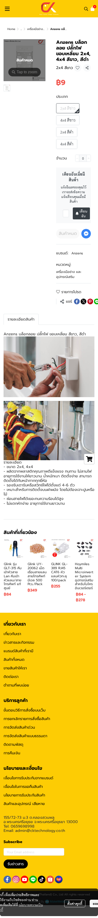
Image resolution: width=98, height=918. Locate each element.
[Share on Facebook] (77, 301)
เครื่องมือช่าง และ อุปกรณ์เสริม (68, 274)
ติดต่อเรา (11, 677)
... (21, 29)
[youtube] (24, 879)
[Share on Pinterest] (90, 301)
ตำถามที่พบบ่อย (16, 685)
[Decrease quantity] (77, 158)
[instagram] (16, 879)
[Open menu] (7, 9)
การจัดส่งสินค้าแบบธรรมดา (25, 736)
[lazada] (59, 879)
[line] (33, 879)
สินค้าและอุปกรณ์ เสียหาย (24, 804)
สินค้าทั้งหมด (14, 659)
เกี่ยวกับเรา (12, 634)
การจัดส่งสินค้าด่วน (19, 727)
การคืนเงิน (12, 753)
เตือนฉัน (83, 213)
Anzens (77, 253)
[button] (86, 8)
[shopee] (50, 879)
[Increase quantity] (89, 158)
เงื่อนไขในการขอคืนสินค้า (23, 787)
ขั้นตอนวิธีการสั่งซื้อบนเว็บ (24, 710)
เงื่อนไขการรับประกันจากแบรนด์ (28, 778)
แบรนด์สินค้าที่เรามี (18, 651)
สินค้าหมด (68, 233)
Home (11, 29)
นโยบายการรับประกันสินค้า (24, 795)
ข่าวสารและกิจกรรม (19, 642)
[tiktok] (41, 879)
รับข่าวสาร (16, 864)
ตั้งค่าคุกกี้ (74, 903)
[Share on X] (83, 301)
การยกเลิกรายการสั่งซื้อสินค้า (27, 719)
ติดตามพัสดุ (13, 744)
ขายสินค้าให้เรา (15, 668)
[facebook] (7, 879)
